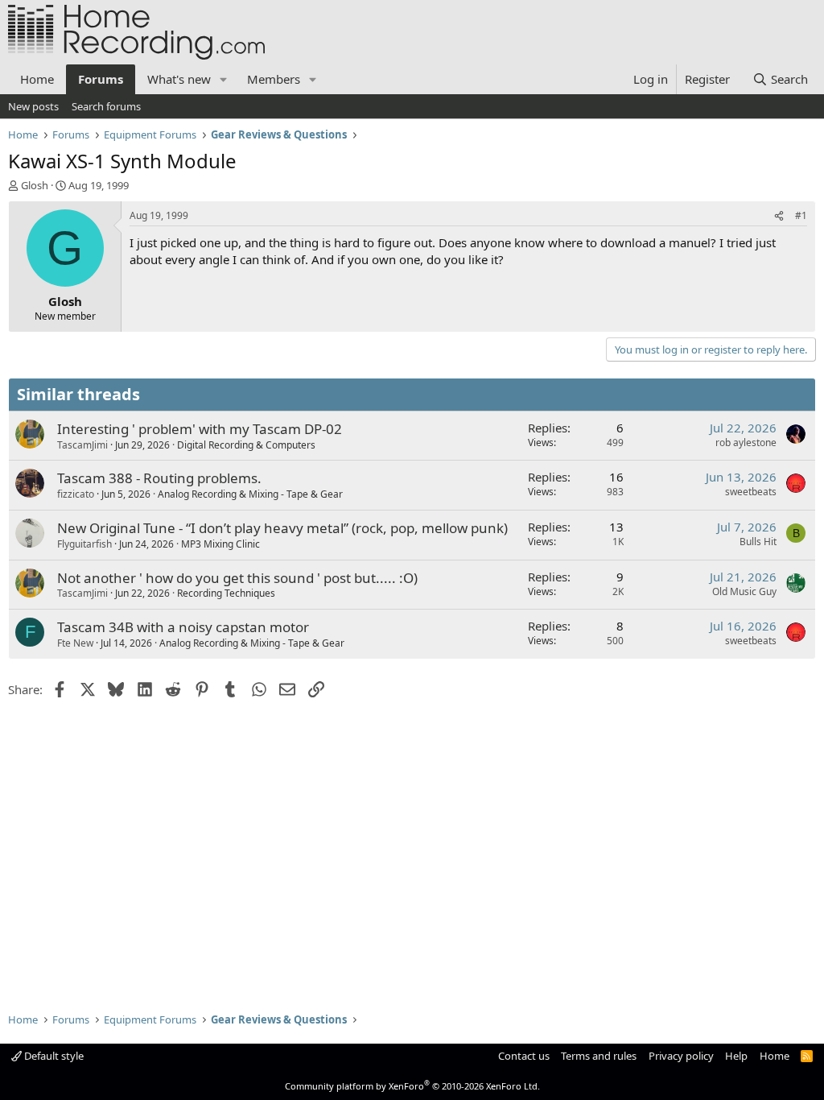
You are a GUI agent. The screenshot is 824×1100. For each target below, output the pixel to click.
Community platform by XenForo (412, 1086)
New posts (33, 106)
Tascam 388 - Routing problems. (159, 478)
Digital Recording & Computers (246, 445)
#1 (801, 215)
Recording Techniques (226, 593)
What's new (179, 79)
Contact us (524, 1055)
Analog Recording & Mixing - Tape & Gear (250, 494)
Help (736, 1055)
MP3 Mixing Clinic (220, 544)
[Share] (778, 216)
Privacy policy (681, 1055)
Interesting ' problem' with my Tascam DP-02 (199, 429)
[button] (223, 79)
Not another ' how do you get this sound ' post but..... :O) (237, 578)
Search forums (106, 106)
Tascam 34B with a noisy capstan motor (183, 627)
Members (273, 79)
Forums (100, 79)
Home (37, 79)
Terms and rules (599, 1055)
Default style (53, 1055)
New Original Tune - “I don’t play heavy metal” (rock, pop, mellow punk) (282, 528)
